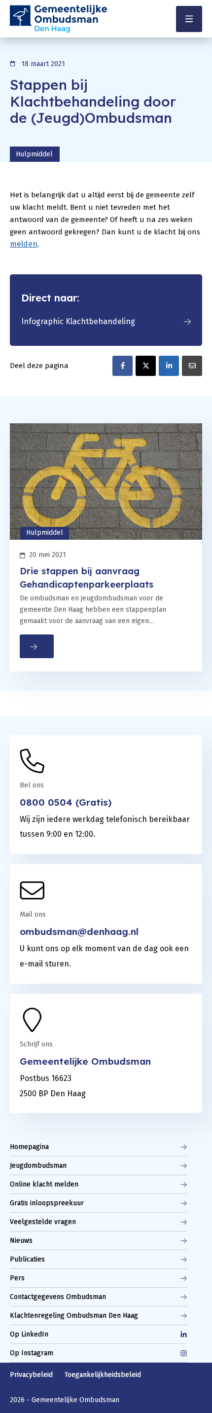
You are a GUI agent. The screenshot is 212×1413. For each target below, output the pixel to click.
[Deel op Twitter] (146, 366)
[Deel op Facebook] (122, 366)
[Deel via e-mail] (192, 366)
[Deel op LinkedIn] (169, 366)
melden (23, 244)
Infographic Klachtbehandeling (78, 321)
